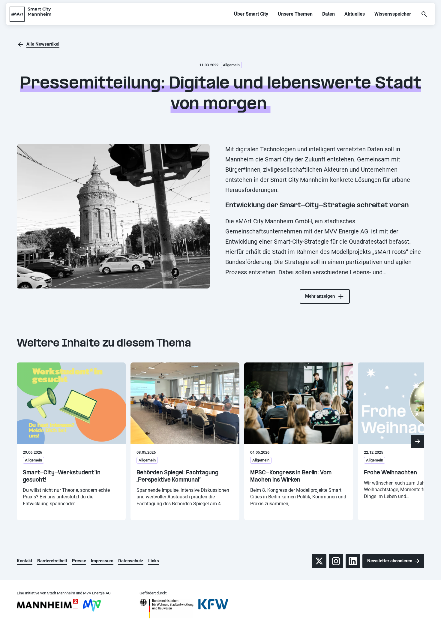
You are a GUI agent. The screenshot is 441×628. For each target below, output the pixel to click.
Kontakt (24, 560)
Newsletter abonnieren (389, 560)
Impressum (102, 560)
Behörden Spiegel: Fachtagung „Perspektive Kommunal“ (177, 476)
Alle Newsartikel (42, 44)
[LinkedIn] (353, 561)
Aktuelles (354, 14)
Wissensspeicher (392, 14)
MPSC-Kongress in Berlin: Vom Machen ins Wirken (291, 476)
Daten (328, 14)
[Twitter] (319, 561)
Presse (79, 560)
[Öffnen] (424, 14)
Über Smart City (251, 14)
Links (153, 560)
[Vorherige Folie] (23, 441)
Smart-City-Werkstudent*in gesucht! (61, 476)
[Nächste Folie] (417, 441)
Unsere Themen (295, 14)
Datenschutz (130, 560)
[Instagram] (336, 561)
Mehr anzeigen (320, 296)
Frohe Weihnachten (390, 473)
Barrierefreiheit (52, 560)
